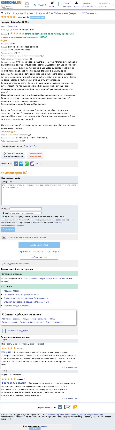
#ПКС (52, 319)
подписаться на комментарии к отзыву (26, 237)
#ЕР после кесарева (11, 319)
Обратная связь (63, 415)
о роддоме (24, 251)
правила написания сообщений (52, 220)
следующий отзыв (39, 245)
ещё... (38, 164)
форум (55, 251)
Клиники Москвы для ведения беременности (26, 298)
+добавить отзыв (37, 17)
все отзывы (41, 251)
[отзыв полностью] (69, 367)
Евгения (6, 352)
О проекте (50, 415)
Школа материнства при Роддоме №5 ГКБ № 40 (45, 278)
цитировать (7, 182)
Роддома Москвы (12, 291)
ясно (35, 428)
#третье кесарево (54, 322)
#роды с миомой (9, 322)
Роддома (42, 5)
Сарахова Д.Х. (31, 146)
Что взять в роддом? (17, 330)
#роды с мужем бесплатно (35, 319)
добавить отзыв (39, 257)
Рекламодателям (78, 415)
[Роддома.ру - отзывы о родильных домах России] (11, 3)
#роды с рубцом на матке (31, 322)
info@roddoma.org (95, 415)
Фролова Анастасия (14, 382)
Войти (27, 7)
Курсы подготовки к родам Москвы (21, 294)
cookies (42, 426)
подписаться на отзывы (18, 263)
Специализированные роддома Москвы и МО (26, 302)
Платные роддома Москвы (17, 305)
